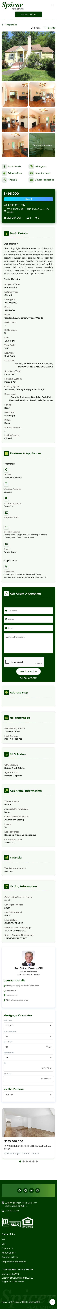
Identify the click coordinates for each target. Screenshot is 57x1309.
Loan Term (8, 1042)
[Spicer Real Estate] (12, 5)
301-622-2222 (31, 678)
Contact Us (7, 1248)
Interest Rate (9, 1052)
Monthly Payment (14, 1089)
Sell (3, 1239)
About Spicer (8, 1253)
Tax (5, 1063)
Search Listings (10, 1257)
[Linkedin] (37, 1190)
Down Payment (10, 1031)
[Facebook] (19, 1190)
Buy (4, 1244)
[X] (31, 1190)
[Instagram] (25, 1190)
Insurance (7, 1074)
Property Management (14, 1261)
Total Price (8, 1021)
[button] (20, 1161)
